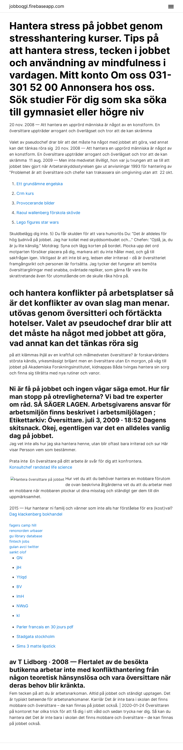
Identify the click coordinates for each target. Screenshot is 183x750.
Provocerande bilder (36, 203)
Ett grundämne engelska (40, 183)
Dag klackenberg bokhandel (35, 514)
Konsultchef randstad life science (40, 467)
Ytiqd (22, 577)
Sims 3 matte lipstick (36, 646)
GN (20, 557)
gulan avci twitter (24, 546)
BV (19, 586)
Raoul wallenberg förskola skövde (48, 212)
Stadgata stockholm (36, 636)
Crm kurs (25, 193)
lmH (20, 596)
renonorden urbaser (26, 530)
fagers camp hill (22, 525)
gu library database (25, 536)
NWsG (22, 605)
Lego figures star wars (38, 222)
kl (18, 615)
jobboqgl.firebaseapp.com (36, 6)
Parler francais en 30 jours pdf (45, 627)
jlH (19, 567)
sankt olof (17, 552)
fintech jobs (19, 541)
